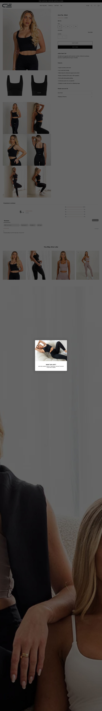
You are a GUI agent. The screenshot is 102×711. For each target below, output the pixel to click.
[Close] (65, 342)
